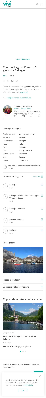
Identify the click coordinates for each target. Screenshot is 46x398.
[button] (20, 351)
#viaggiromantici (12, 98)
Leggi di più (23, 92)
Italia (4, 76)
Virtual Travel (26, 108)
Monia (16, 108)
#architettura (25, 98)
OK (23, 390)
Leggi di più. (28, 385)
